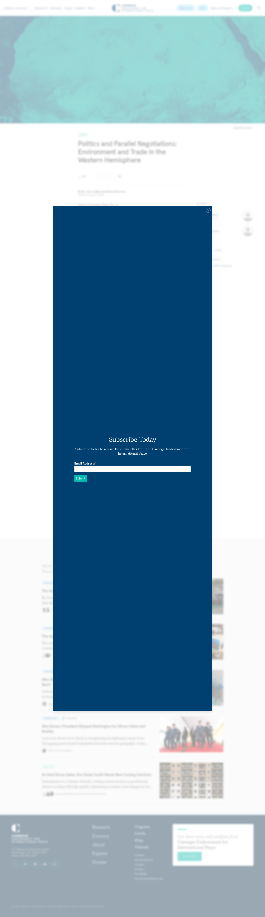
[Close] (208, 210)
